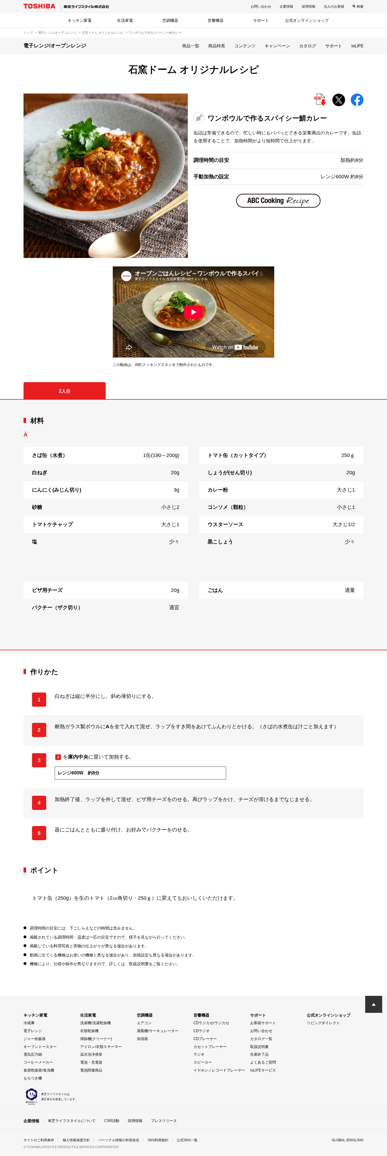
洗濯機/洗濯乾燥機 (95, 1023)
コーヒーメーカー (38, 1062)
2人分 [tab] (65, 391)
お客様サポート (263, 1023)
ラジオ (199, 1054)
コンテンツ (245, 45)
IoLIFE (357, 45)
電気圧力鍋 (33, 1054)
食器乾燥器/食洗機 (39, 1070)
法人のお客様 (334, 7)
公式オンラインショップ (307, 20)
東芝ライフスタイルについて (72, 1121)
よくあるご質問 (263, 1062)
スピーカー (203, 1062)
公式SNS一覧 (187, 1140)
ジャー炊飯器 (35, 1039)
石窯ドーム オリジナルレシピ (102, 32)
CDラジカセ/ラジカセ (211, 1023)
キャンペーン (277, 45)
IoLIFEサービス (263, 1070)
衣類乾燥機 (89, 1031)
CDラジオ (202, 1031)
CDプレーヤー (205, 1039)
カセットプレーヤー (210, 1047)
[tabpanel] (193, 524)
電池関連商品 (91, 1070)
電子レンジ (33, 1031)
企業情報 (286, 7)
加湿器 (142, 1039)
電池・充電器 (91, 1062)
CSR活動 (111, 1121)
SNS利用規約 (158, 1140)
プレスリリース (164, 1121)
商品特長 (216, 45)
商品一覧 (190, 45)
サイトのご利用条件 (39, 1140)
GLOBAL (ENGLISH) (347, 1140)
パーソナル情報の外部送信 (118, 1140)
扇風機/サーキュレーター (157, 1031)
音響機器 (216, 20)
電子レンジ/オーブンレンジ (57, 32)
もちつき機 (33, 1078)
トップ (28, 32)
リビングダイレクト (323, 1023)
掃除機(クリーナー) (96, 1039)
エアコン (144, 1023)
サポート (261, 20)
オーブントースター (40, 1047)
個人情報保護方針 (76, 1140)
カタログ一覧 (261, 1039)
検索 (360, 7)
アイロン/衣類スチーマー (101, 1047)
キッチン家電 (80, 20)
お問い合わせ (261, 7)
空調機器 (170, 20)
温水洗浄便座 (91, 1054)
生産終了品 (259, 1054)
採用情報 (308, 7)
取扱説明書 (259, 1047)
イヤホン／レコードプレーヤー (219, 1070)
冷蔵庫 (29, 1023)
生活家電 (125, 20)
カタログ (307, 45)
